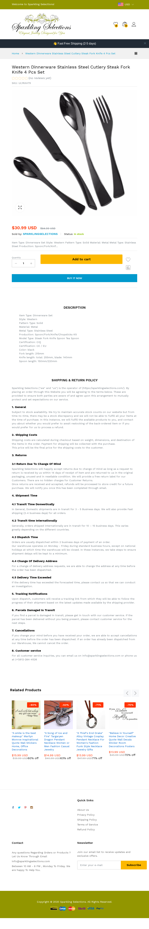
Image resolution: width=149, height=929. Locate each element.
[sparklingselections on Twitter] (19, 807)
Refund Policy (86, 829)
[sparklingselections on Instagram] (31, 807)
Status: (68, 234)
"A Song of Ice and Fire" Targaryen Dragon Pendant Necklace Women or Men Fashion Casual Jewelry (56, 741)
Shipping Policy (87, 819)
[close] (145, 43)
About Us (83, 809)
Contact (17, 843)
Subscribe (134, 865)
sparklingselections (40, 234)
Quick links (85, 800)
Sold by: (17, 234)
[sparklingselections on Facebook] (13, 807)
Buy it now (74, 278)
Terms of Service (87, 824)
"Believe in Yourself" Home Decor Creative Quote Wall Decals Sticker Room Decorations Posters (122, 740)
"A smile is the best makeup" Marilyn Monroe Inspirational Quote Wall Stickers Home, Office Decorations (25, 741)
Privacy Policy (85, 814)
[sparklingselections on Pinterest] (25, 807)
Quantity (16, 258)
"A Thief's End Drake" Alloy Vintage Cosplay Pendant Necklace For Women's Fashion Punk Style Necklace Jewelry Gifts (90, 741)
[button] (31, 78)
